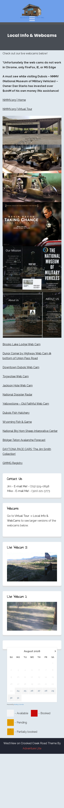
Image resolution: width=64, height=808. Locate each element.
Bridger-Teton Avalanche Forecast (24, 440)
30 (11, 698)
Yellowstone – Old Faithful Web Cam (26, 403)
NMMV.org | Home (14, 100)
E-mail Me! (20, 486)
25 (25, 691)
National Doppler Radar (17, 394)
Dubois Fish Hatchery (16, 412)
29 (52, 691)
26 (32, 691)
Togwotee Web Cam (16, 376)
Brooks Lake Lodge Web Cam (21, 344)
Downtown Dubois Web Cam (21, 367)
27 (39, 691)
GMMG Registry (13, 463)
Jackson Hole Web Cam (18, 385)
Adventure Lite (32, 748)
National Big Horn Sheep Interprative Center (30, 431)
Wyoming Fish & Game (17, 421)
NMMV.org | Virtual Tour (17, 109)
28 (46, 691)
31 (18, 698)
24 (18, 691)
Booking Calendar (19, 704)
